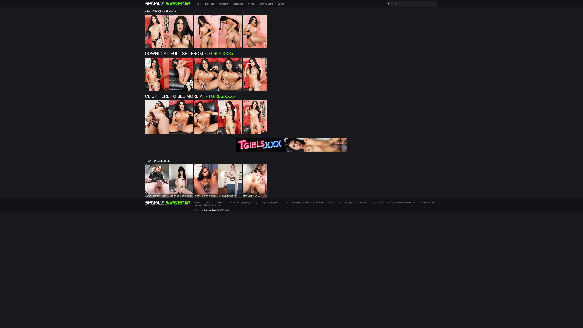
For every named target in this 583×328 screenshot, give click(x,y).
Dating (281, 4)
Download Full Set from (189, 53)
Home (198, 4)
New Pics (209, 4)
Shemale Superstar (212, 210)
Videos (250, 4)
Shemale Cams (266, 4)
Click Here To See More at (190, 96)
